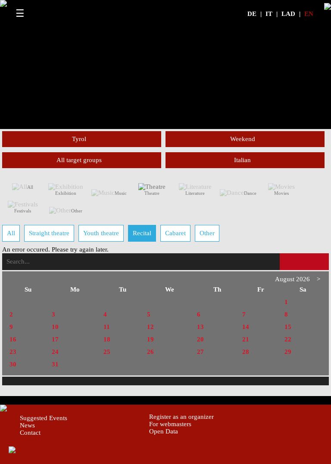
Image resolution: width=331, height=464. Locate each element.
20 (200, 339)
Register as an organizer (181, 416)
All (30, 187)
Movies (281, 193)
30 (12, 364)
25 (106, 351)
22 (287, 339)
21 (245, 339)
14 (245, 326)
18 (106, 339)
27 (200, 351)
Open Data (163, 431)
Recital (142, 233)
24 (55, 351)
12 (150, 326)
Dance (250, 193)
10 (55, 326)
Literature (195, 193)
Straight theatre (49, 233)
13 (200, 326)
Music (121, 193)
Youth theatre (101, 233)
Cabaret (175, 233)
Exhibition (65, 193)
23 (12, 351)
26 (150, 351)
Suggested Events (43, 418)
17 (55, 339)
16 (12, 339)
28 (245, 351)
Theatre (151, 193)
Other (76, 210)
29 (287, 351)
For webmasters (170, 424)
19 (150, 339)
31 (55, 364)
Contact (30, 432)
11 (106, 326)
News (27, 425)
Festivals (22, 210)
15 (287, 326)
